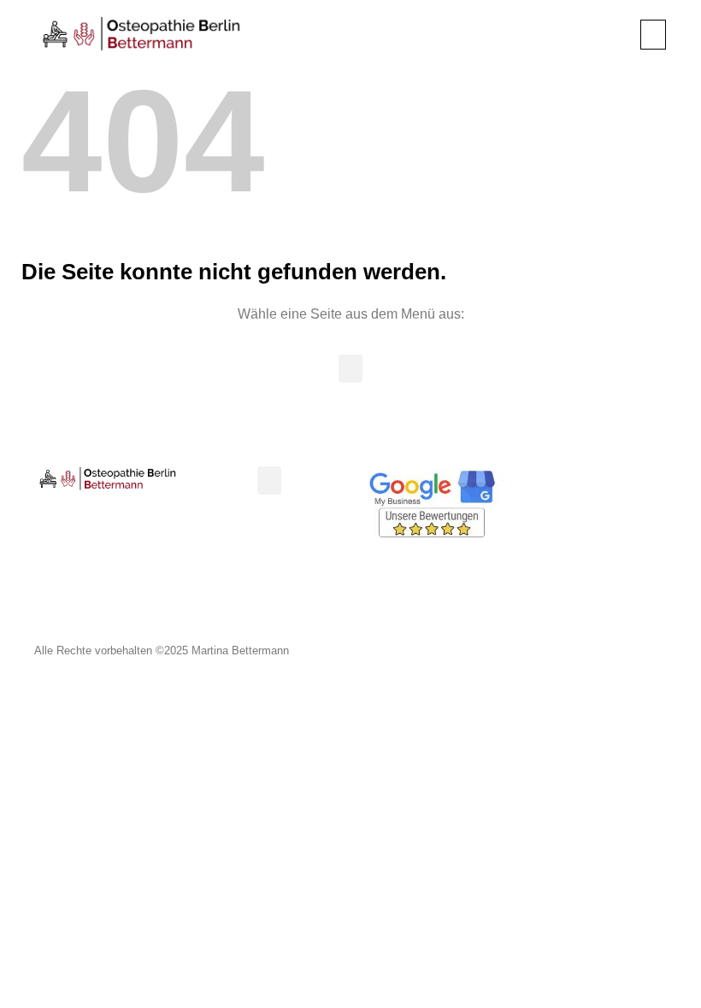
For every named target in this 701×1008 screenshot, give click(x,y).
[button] (653, 35)
